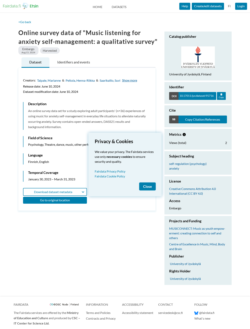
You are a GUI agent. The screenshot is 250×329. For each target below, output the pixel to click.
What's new (202, 318)
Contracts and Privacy (101, 318)
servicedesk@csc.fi (170, 313)
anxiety (174, 168)
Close (147, 186)
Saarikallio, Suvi (110, 80)
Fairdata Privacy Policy (110, 171)
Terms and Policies (98, 313)
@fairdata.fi (206, 313)
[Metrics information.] (184, 134)
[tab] (35, 62)
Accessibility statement (137, 313)
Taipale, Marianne (49, 80)
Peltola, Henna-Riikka (80, 80)
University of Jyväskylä (185, 264)
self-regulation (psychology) (188, 163)
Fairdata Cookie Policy (110, 176)
